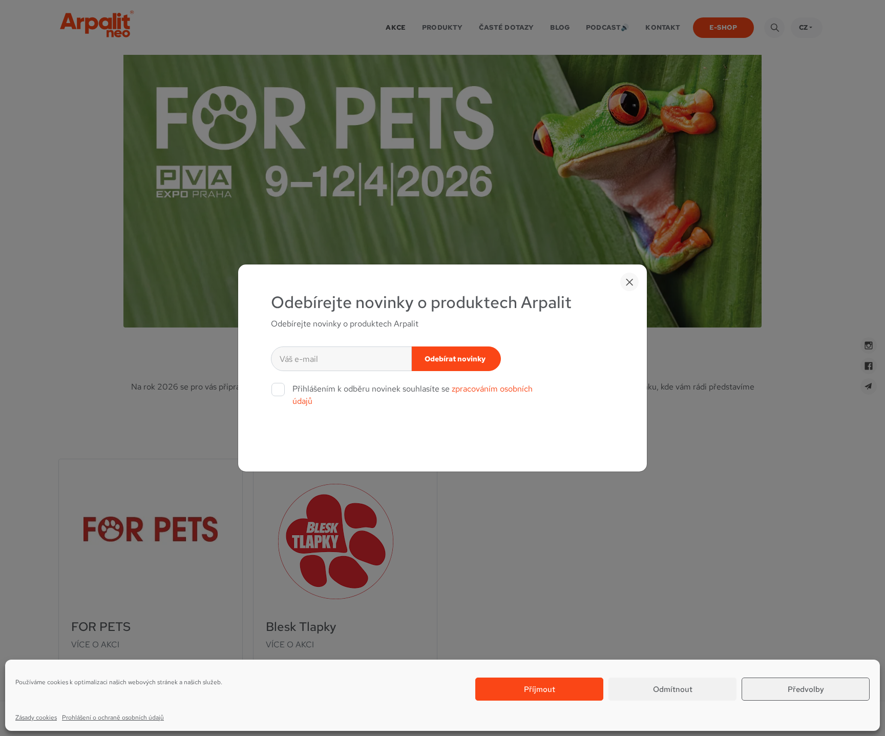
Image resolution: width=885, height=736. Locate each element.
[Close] (629, 282)
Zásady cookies (36, 717)
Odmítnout (672, 689)
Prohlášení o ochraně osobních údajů (113, 717)
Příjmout (539, 689)
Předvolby (806, 689)
